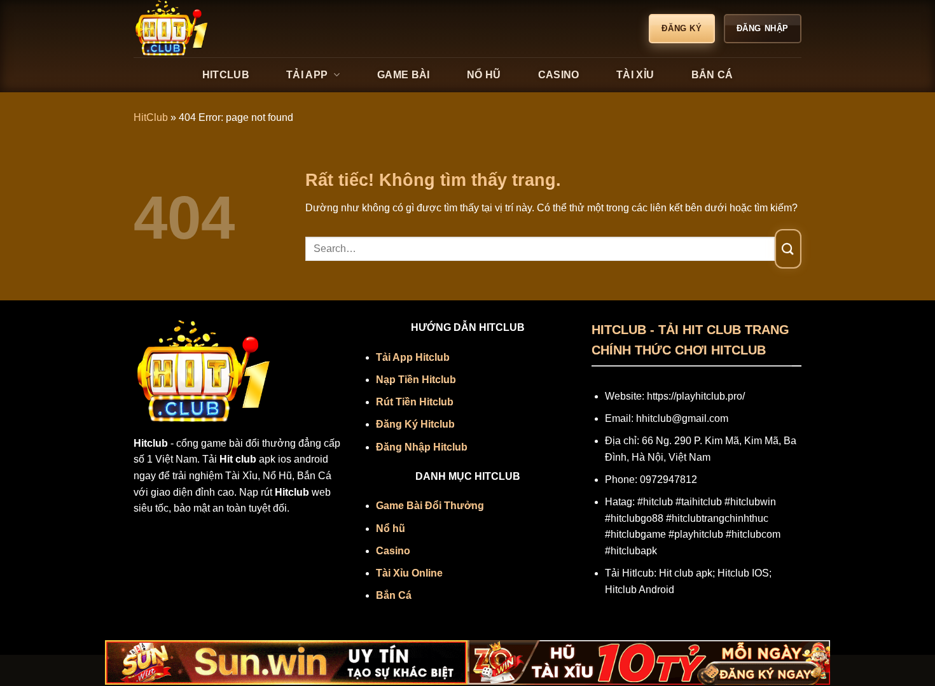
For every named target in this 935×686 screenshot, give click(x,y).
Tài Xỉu (635, 74)
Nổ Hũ (484, 74)
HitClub (151, 117)
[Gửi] (788, 248)
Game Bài (403, 74)
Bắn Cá (712, 74)
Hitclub (225, 74)
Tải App (307, 74)
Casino (558, 74)
